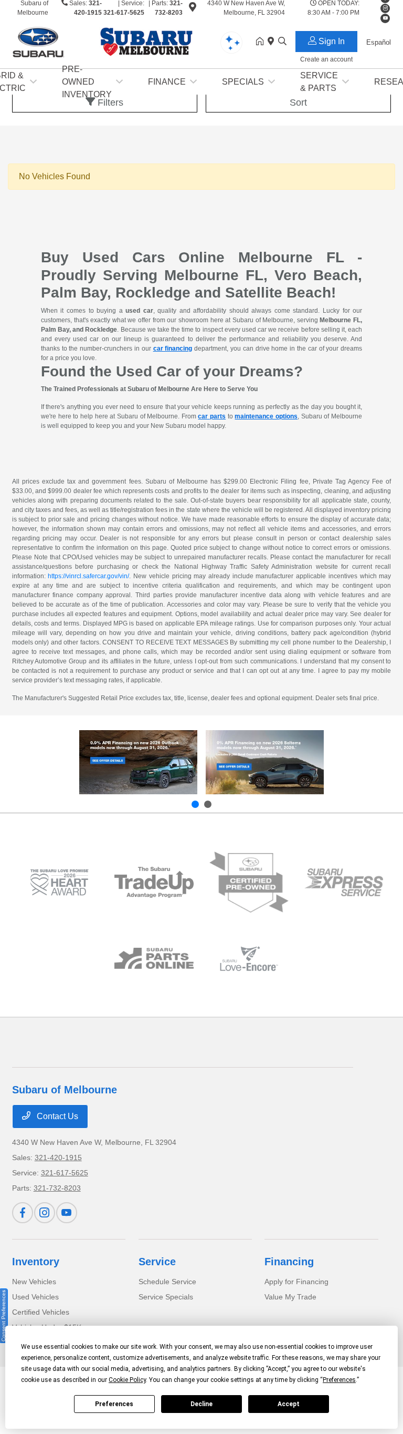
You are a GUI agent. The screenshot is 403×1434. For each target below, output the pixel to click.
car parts (212, 416)
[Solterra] (265, 762)
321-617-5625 (123, 12)
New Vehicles (34, 1281)
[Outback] (138, 762)
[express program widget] (344, 882)
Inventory (35, 1261)
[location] (192, 9)
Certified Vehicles (40, 1312)
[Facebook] (22, 1212)
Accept (289, 1404)
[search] (282, 42)
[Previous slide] (195, 804)
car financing (173, 348)
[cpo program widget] (249, 882)
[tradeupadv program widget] (154, 882)
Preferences (114, 1404)
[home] (262, 42)
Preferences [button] (339, 1380)
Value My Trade (290, 1297)
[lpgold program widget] (59, 882)
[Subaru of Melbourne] (102, 41)
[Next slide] (207, 804)
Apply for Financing (296, 1281)
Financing (289, 1261)
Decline (201, 1404)
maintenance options (266, 416)
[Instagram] (385, 8)
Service (157, 1261)
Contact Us (56, 1116)
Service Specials (166, 1297)
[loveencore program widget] (249, 958)
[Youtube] (66, 1212)
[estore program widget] (154, 958)
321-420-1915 (58, 1157)
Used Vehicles (35, 1297)
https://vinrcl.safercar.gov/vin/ (88, 576)
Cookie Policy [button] (127, 1380)
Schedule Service (167, 1281)
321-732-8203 (57, 1188)
